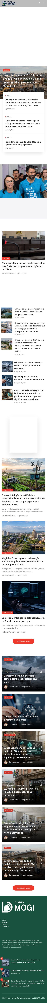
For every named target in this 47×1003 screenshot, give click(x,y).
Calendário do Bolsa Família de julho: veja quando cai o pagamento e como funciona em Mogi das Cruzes (22, 123)
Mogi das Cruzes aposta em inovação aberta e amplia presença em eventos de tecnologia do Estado (22, 561)
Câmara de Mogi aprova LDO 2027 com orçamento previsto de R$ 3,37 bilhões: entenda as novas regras (21, 790)
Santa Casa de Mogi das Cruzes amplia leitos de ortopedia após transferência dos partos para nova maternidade (20, 828)
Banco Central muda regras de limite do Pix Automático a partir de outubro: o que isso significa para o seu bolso (28, 395)
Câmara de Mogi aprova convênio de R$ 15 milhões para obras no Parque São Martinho (29, 312)
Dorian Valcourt (9, 273)
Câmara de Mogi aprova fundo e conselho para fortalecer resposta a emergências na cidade (23, 266)
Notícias (8, 659)
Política (6, 258)
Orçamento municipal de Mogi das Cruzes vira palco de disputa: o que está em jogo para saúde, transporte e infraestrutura (30, 327)
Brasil (6, 70)
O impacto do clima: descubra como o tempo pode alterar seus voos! (28, 365)
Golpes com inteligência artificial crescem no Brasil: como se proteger (23, 619)
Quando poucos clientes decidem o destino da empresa (29, 378)
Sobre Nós (5, 927)
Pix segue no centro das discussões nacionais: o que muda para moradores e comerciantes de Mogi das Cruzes (23, 102)
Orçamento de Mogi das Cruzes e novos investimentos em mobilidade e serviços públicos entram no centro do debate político (29, 345)
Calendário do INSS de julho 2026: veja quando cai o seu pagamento (23, 143)
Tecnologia (7, 490)
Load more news (23, 641)
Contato (4, 924)
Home (4, 920)
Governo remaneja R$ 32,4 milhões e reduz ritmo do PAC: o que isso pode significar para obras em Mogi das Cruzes (23, 80)
